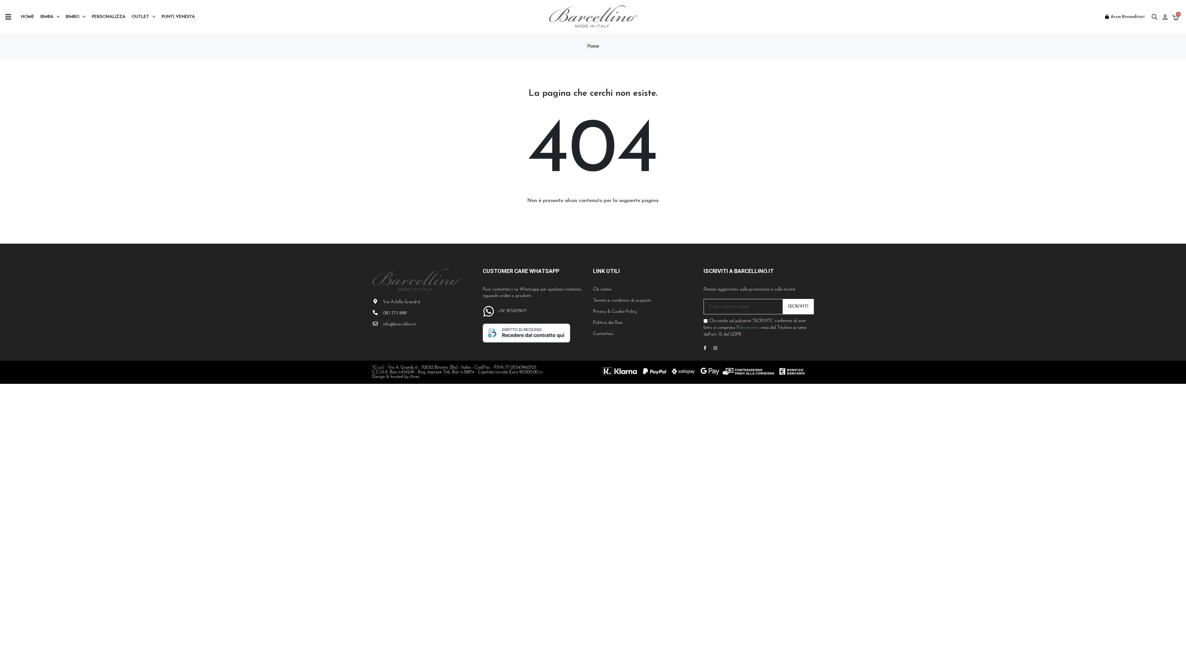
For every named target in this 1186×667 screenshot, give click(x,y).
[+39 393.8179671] (489, 311)
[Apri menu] (486, 36)
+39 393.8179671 (512, 311)
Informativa (748, 327)
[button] (1154, 17)
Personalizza (108, 17)
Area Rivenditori (1128, 17)
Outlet (140, 17)
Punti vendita (178, 17)
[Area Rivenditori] (1107, 17)
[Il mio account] (1165, 17)
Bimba (46, 17)
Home (27, 17)
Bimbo (72, 17)
